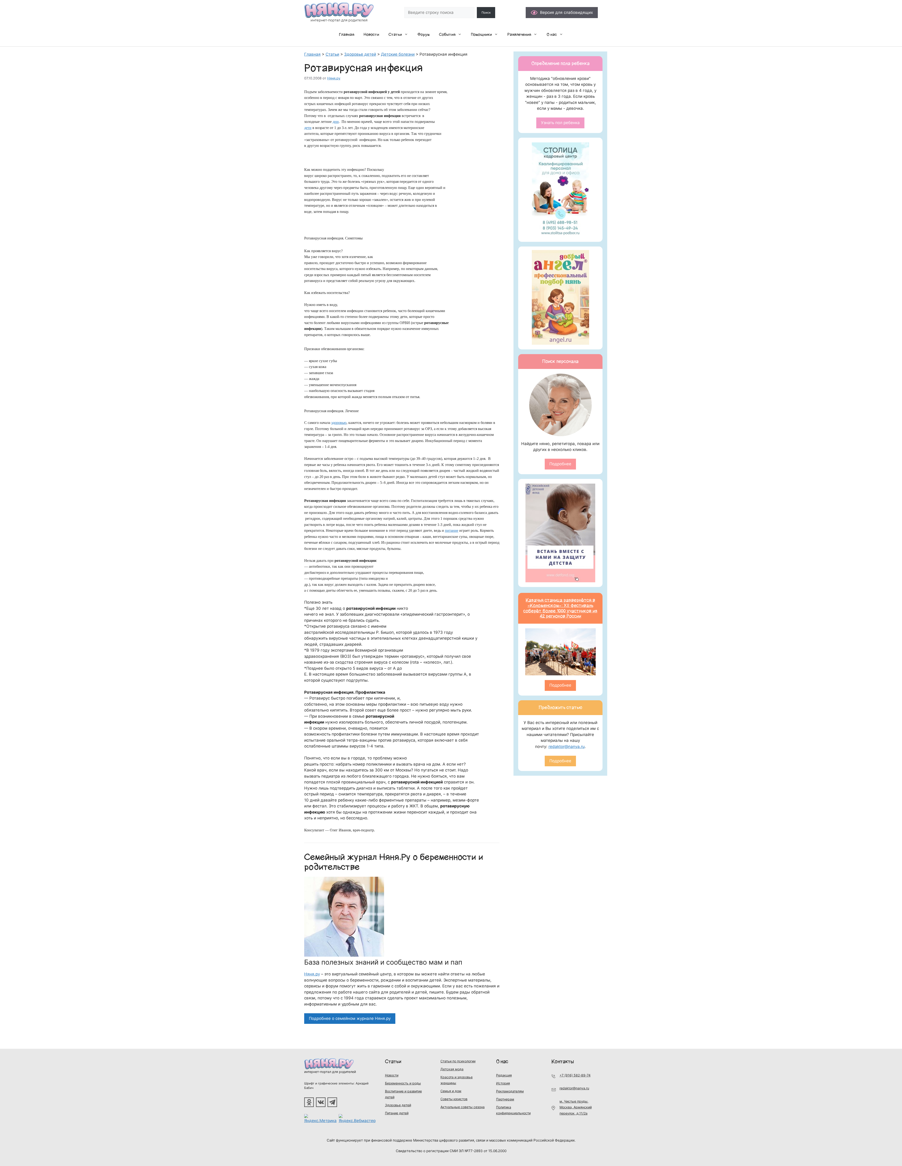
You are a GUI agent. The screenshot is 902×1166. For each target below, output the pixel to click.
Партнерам (505, 1099)
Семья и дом (450, 1091)
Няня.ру (312, 974)
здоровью (338, 423)
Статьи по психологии (457, 1061)
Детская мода (451, 1069)
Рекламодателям (510, 1091)
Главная (346, 34)
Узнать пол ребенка (560, 122)
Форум (423, 34)
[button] (407, 34)
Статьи (395, 34)
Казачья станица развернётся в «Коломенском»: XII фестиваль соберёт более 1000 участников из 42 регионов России (560, 608)
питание (451, 530)
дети (307, 128)
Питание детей (396, 1113)
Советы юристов (453, 1099)
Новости (371, 34)
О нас (552, 34)
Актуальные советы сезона (462, 1107)
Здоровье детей (398, 1105)
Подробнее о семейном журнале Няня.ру (350, 1018)
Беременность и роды (403, 1083)
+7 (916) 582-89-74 (575, 1075)
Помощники (481, 34)
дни (336, 122)
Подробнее (560, 464)
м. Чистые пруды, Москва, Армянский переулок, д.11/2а (576, 1107)
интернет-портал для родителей (330, 1072)
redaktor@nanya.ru (566, 746)
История (503, 1083)
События (447, 34)
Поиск (486, 12)
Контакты (563, 1061)
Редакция (504, 1075)
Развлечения (519, 34)
